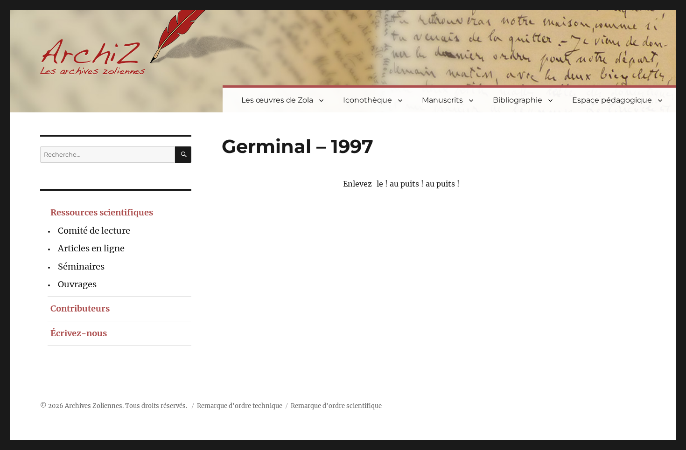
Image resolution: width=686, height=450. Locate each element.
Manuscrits (442, 100)
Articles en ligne (91, 248)
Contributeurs (80, 308)
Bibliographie (517, 100)
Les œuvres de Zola (277, 100)
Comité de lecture (94, 230)
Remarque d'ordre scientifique (336, 406)
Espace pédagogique (612, 100)
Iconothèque (367, 100)
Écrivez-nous (78, 333)
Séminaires (81, 266)
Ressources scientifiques (101, 212)
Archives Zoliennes (93, 406)
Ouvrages (77, 284)
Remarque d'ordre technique (239, 406)
